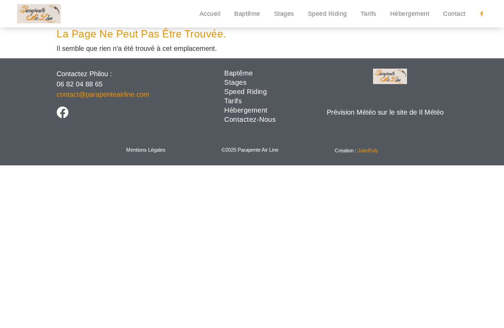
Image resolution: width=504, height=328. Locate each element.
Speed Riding (327, 13)
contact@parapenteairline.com (103, 94)
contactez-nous (250, 119)
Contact (454, 13)
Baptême (247, 13)
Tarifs (368, 13)
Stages (284, 13)
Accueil (210, 13)
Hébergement (410, 13)
